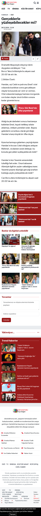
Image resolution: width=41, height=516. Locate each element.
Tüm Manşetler (29, 448)
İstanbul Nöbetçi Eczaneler (8, 434)
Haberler (4, 15)
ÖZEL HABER (20, 467)
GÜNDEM (24, 496)
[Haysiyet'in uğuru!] (11, 239)
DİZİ (3, 9)
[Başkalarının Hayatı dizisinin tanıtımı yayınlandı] (11, 278)
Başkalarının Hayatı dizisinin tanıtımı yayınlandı (9, 286)
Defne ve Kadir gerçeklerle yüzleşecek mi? (30, 267)
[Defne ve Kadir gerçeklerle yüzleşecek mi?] (30, 259)
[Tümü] (38, 332)
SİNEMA (15, 9)
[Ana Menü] (38, 3)
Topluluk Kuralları (21, 500)
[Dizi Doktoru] (9, 3)
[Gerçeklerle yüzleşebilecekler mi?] (20, 44)
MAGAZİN (5, 496)
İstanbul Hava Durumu (31, 433)
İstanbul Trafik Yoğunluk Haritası (27, 442)
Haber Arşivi (28, 453)
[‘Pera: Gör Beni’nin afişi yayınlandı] (11, 259)
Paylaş (6, 58)
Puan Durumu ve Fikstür (12, 448)
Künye (6, 500)
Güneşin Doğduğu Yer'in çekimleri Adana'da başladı (28, 248)
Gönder (6, 320)
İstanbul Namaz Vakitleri (8, 442)
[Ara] (35, 3)
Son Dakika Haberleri (11, 453)
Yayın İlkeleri (8, 502)
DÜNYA (15, 496)
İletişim (26, 498)
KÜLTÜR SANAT (27, 9)
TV (8, 9)
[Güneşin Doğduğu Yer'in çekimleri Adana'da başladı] (30, 239)
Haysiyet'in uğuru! (8, 246)
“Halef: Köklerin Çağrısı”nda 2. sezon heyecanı (29, 286)
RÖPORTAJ (34, 464)
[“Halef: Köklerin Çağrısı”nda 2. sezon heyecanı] (30, 278)
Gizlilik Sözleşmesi (11, 498)
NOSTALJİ (18, 494)
